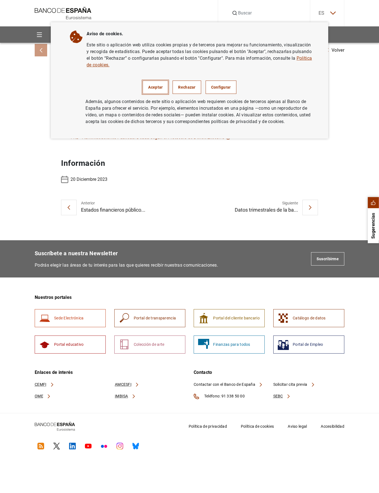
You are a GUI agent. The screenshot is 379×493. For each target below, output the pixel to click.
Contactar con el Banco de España (225, 384)
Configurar (221, 87)
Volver (338, 50)
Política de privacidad (208, 426)
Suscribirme (328, 259)
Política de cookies (257, 426)
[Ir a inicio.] (63, 12)
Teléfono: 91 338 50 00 (224, 396)
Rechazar (186, 87)
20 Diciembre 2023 (88, 179)
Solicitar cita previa (290, 384)
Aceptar (155, 87)
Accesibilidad (332, 426)
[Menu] (39, 34)
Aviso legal (297, 426)
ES (322, 13)
